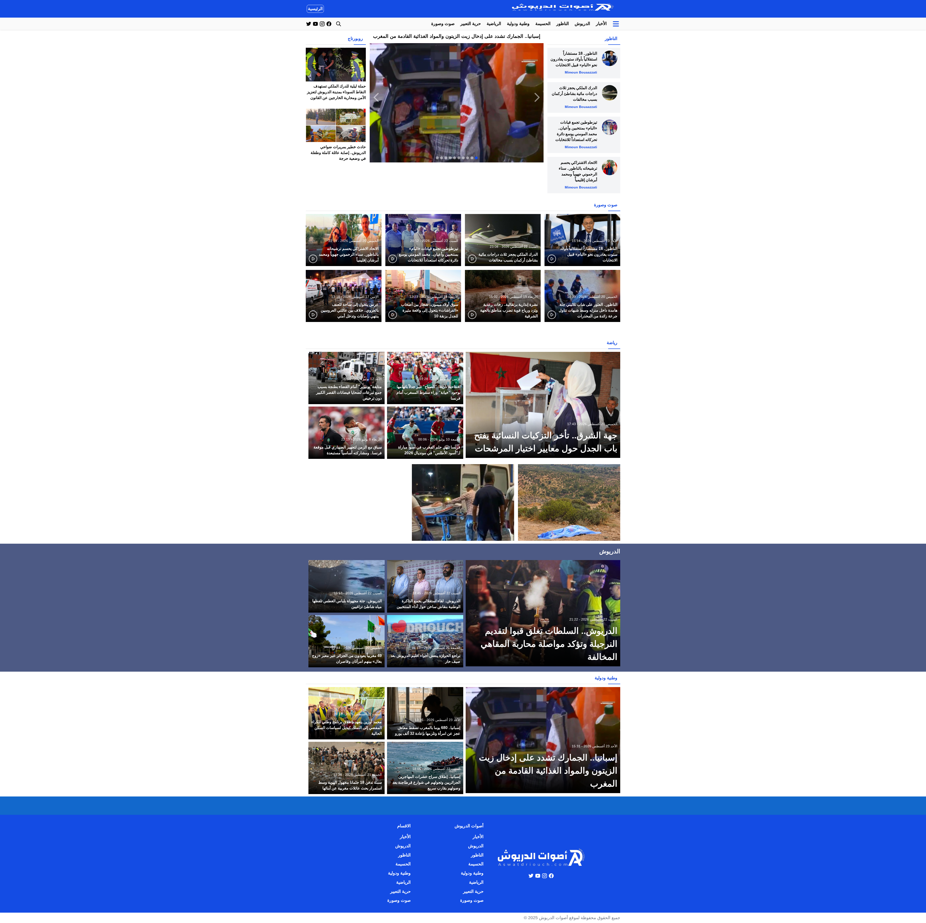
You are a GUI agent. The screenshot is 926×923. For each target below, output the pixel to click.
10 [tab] (437, 157)
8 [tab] (445, 157)
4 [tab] (463, 157)
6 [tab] (454, 157)
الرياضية (494, 23)
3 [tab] (467, 157)
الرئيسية (315, 8)
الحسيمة (543, 23)
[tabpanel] (457, 97)
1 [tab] (476, 157)
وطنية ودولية (518, 23)
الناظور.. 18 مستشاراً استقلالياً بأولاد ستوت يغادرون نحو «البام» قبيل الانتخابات (574, 59)
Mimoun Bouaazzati (581, 72)
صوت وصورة (443, 23)
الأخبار (601, 23)
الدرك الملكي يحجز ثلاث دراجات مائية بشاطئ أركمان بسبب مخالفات (574, 93)
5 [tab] (458, 157)
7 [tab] (450, 157)
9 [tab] (441, 157)
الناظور (562, 23)
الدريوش (582, 23)
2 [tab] (471, 157)
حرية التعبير (470, 23)
